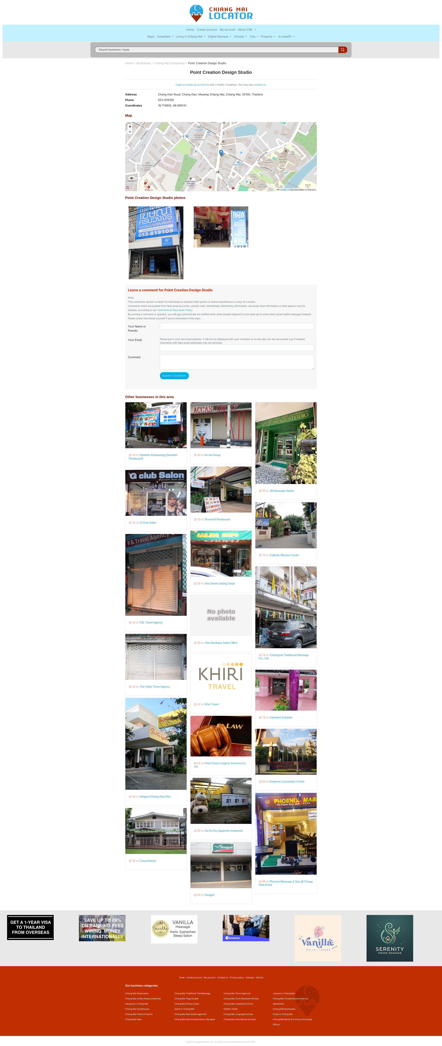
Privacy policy (237, 977)
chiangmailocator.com (204, 1042)
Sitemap (250, 977)
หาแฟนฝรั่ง (285, 36)
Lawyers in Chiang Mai (284, 993)
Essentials (164, 36)
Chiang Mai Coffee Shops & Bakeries (143, 998)
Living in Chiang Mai (189, 36)
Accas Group (212, 455)
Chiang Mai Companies (169, 63)
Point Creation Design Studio (207, 63)
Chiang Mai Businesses (284, 1009)
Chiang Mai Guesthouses (137, 1009)
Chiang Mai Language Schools (238, 1014)
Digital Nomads (218, 36)
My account (227, 29)
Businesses (144, 63)
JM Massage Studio (282, 490)
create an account (196, 84)
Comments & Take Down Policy (174, 310)
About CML (246, 29)
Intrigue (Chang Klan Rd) (155, 796)
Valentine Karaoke (281, 717)
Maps (151, 36)
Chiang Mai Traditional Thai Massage (192, 993)
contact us (260, 84)
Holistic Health (231, 1009)
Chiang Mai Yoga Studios (186, 998)
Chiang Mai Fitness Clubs (186, 1003)
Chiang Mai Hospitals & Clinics (238, 1003)
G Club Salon (148, 522)
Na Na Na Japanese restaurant (224, 830)
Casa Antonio (148, 860)
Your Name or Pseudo (137, 328)
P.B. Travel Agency (151, 622)
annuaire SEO (249, 1042)
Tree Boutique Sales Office (221, 642)
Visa (253, 36)
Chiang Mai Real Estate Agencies (190, 1014)
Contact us (222, 977)
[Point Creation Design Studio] (156, 242)
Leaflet (282, 189)
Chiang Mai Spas (133, 1019)
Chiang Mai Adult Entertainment (189, 1019)
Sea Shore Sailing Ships (220, 583)
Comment (134, 357)
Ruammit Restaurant (217, 519)
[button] (221, 153)
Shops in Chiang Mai (283, 1014)
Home (190, 29)
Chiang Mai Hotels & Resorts (139, 1014)
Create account (207, 29)
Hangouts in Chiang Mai (136, 1003)
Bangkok (211, 1019)
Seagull (209, 895)
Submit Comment (174, 375)
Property (267, 36)
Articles (239, 36)
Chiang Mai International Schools (240, 1019)
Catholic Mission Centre (284, 555)
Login (179, 84)
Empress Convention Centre (287, 781)
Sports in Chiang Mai (184, 1009)
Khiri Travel (212, 704)
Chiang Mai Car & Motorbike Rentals (241, 998)
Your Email (135, 340)
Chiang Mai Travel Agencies (237, 993)
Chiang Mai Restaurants (136, 993)
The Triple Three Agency (155, 686)
